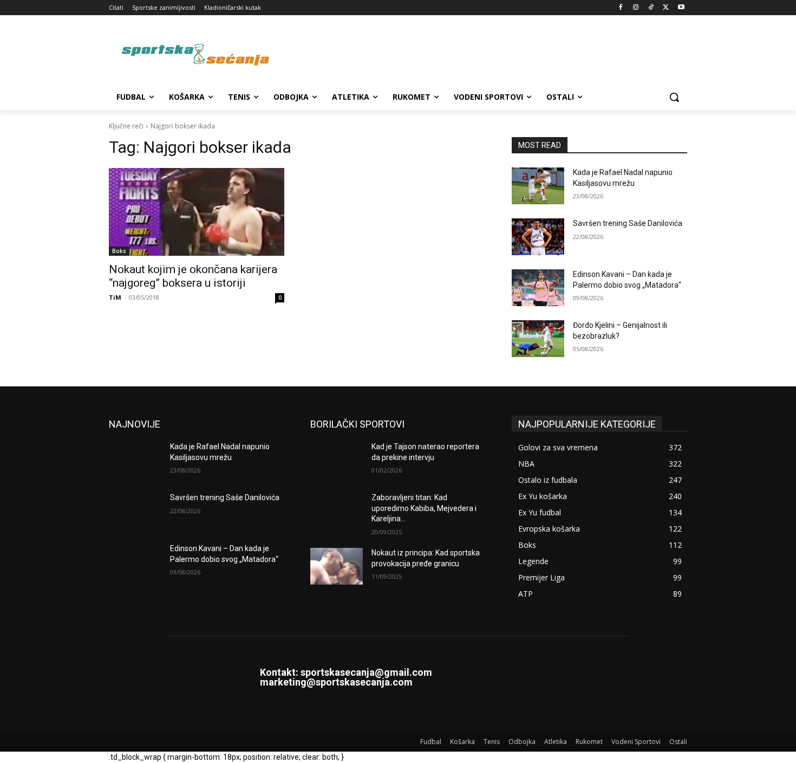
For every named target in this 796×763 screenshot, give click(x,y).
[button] (674, 97)
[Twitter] (666, 8)
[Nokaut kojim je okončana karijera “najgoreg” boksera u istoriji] (196, 212)
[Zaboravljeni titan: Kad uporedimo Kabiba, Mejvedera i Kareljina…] (336, 511)
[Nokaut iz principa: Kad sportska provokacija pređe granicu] (336, 566)
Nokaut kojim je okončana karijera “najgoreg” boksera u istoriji (193, 276)
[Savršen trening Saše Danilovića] (538, 236)
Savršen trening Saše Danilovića (627, 223)
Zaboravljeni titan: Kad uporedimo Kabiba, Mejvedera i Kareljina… (424, 508)
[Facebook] (621, 8)
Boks (119, 251)
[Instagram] (636, 8)
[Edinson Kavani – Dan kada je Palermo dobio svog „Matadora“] (538, 287)
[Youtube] (681, 8)
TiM (115, 297)
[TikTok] (651, 8)
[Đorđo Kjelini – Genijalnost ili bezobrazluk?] (538, 338)
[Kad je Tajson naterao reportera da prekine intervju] (336, 460)
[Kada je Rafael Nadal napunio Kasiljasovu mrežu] (538, 185)
